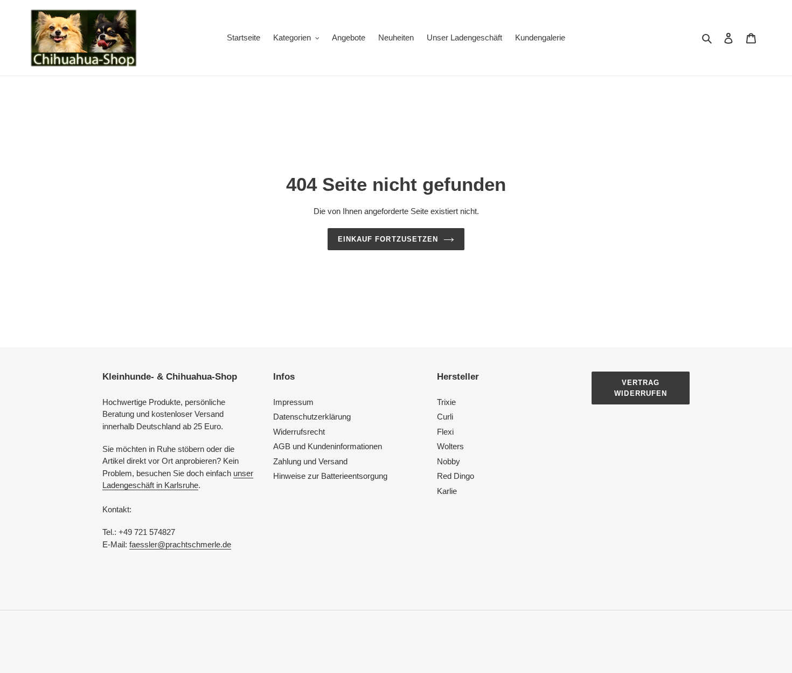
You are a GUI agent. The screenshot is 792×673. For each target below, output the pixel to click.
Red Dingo (455, 475)
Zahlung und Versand (310, 461)
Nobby (448, 461)
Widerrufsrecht (299, 431)
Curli (445, 416)
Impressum (293, 402)
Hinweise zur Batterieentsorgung (330, 475)
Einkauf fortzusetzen (388, 239)
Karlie (447, 491)
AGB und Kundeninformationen (327, 446)
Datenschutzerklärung (312, 416)
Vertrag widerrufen (640, 388)
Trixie (446, 402)
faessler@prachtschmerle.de (180, 544)
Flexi (445, 431)
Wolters (450, 446)
